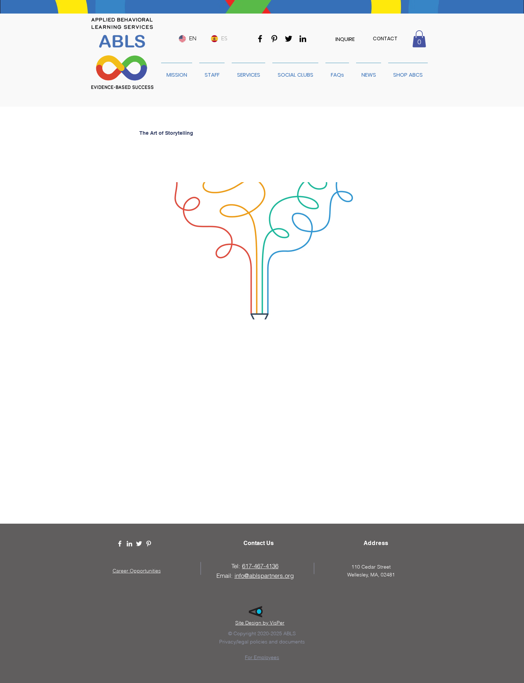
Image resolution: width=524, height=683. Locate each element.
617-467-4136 (260, 566)
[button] (419, 38)
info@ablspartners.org (264, 575)
